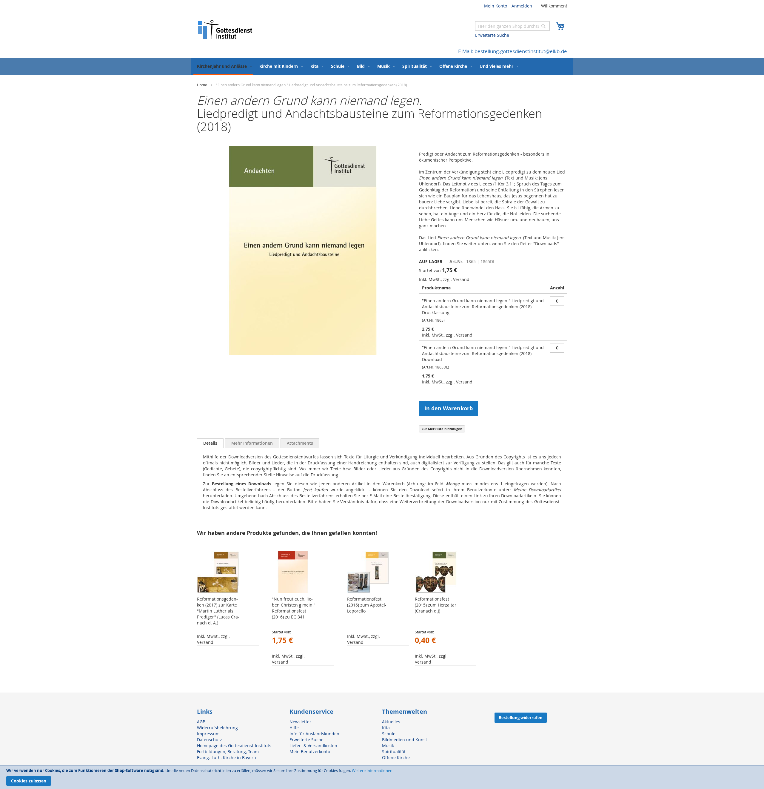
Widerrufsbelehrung (217, 727)
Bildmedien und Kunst (404, 739)
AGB (201, 721)
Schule (388, 733)
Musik (388, 745)
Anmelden (522, 6)
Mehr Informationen (252, 443)
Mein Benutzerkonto (309, 751)
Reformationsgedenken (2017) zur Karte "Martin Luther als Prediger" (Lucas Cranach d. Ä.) (218, 611)
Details (210, 443)
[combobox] (512, 26)
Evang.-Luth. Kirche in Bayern (226, 757)
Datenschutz (209, 739)
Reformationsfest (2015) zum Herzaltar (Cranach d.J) (435, 605)
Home (202, 84)
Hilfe (294, 727)
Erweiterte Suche (492, 35)
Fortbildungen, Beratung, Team (228, 751)
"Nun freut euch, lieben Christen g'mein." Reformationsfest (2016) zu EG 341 (293, 608)
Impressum (208, 733)
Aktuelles (391, 721)
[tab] (210, 443)
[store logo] (225, 30)
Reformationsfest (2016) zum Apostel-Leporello (366, 605)
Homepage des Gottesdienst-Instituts (234, 745)
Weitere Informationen (372, 770)
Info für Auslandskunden (314, 733)
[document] (382, 777)
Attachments (300, 443)
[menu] (382, 66)
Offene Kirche (396, 757)
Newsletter (300, 721)
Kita (386, 727)
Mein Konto (495, 6)
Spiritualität (394, 751)
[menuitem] (223, 66)
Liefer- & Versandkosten (313, 745)
